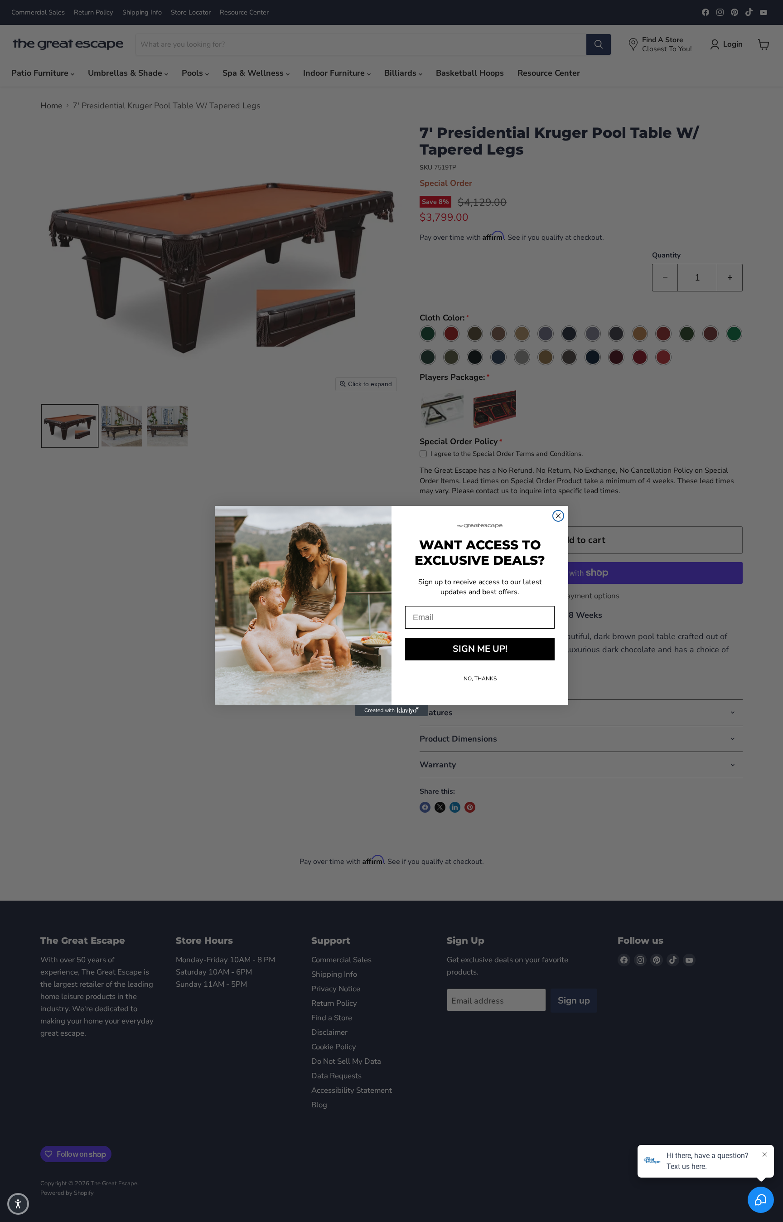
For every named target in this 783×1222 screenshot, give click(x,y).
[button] (18, 1204)
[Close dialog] (558, 515)
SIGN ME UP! (480, 649)
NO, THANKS (480, 678)
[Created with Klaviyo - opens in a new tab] (391, 710)
